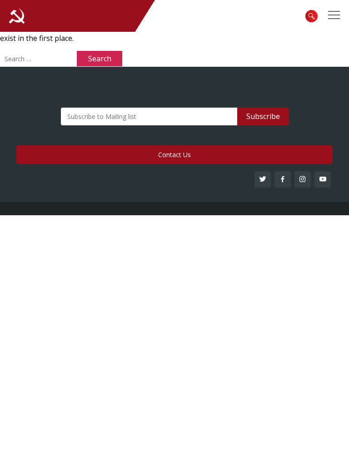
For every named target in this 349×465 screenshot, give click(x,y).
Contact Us (174, 154)
